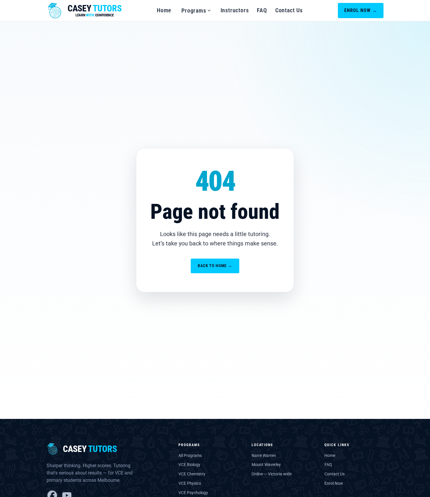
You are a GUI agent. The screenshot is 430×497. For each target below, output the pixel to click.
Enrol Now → (360, 10)
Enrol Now (333, 483)
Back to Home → (215, 265)
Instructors (235, 10)
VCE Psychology (193, 492)
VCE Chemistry (191, 474)
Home (164, 10)
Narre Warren (264, 455)
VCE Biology (189, 464)
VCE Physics (189, 483)
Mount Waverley (266, 464)
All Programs (190, 455)
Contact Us (289, 10)
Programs (193, 10)
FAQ (262, 10)
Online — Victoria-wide (272, 474)
